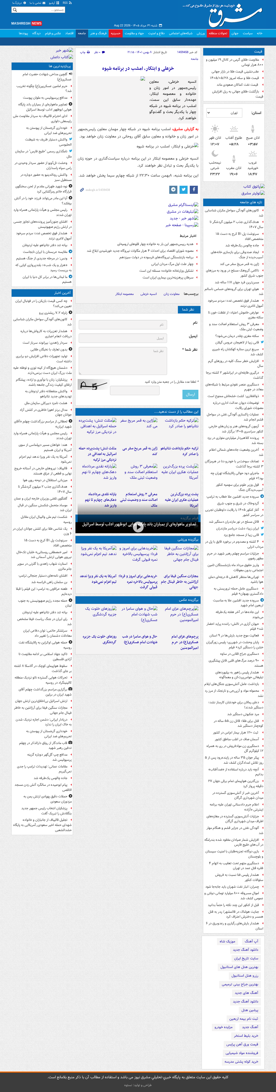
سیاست (248, 33)
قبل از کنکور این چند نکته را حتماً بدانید (233, 905)
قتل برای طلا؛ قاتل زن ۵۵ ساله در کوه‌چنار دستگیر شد (238, 723)
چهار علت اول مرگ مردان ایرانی (172, 264)
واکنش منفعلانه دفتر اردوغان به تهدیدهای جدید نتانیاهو (48, 394)
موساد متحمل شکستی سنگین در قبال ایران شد (45, 508)
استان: (256, 113)
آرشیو (52, 3)
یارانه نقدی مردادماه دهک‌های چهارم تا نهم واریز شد (100, 500)
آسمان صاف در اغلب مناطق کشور (237, 739)
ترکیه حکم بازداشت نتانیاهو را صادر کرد (179, 451)
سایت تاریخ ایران (246, 958)
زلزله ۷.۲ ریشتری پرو (53, 312)
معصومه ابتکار (124, 294)
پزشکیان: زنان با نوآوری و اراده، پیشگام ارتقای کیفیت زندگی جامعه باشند (44, 382)
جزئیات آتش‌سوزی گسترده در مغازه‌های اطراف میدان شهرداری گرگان (234, 819)
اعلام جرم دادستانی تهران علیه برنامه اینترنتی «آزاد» (236, 807)
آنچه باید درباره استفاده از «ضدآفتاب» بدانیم (235, 772)
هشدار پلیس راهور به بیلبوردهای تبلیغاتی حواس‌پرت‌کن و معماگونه (239, 675)
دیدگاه (36, 33)
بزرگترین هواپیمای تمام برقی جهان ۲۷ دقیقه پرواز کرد (235, 783)
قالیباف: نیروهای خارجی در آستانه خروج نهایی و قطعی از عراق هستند (43, 471)
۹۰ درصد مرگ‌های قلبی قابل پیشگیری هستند (236, 663)
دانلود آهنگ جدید (245, 950)
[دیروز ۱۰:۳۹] (179, 477)
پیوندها (23, 33)
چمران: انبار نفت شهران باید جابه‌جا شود (232, 886)
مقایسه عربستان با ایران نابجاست (45, 251)
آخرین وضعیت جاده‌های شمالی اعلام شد (236, 452)
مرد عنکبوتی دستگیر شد (243, 714)
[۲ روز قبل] (97, 477)
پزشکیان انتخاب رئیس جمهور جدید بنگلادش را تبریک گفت (46, 811)
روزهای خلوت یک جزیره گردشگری (99, 639)
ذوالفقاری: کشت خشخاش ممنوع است (233, 396)
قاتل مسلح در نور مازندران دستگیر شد (234, 521)
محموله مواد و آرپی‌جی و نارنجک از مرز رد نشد (234, 693)
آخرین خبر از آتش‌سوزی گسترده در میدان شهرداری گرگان (237, 795)
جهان (235, 33)
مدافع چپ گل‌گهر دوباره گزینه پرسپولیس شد (49, 757)
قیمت (258, 51)
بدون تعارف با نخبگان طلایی (48, 349)
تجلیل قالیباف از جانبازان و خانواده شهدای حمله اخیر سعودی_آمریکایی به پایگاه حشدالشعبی (42, 825)
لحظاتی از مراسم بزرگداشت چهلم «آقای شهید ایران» (43, 424)
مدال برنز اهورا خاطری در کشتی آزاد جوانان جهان (46, 412)
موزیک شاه (227, 941)
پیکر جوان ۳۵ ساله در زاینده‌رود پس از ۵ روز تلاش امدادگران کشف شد (234, 760)
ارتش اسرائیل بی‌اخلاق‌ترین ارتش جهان (41, 701)
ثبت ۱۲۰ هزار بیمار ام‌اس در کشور (236, 732)
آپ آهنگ (251, 941)
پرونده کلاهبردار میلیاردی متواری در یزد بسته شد (235, 440)
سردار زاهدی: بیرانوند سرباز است (45, 342)
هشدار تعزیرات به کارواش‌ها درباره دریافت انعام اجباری (46, 334)
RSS (65, 3)
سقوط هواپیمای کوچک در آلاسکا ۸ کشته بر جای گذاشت (43, 668)
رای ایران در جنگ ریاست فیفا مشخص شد (44, 621)
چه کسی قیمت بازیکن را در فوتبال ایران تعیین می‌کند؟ (43, 303)
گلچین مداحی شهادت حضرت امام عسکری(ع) (47, 77)
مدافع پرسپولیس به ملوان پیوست (45, 97)
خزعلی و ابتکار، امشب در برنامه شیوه (138, 68)
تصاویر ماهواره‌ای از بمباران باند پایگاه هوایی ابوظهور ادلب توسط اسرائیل (45, 107)
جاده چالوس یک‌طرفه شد (242, 245)
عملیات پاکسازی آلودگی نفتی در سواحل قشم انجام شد (235, 417)
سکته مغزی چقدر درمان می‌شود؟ (237, 336)
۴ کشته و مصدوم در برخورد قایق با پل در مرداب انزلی (234, 544)
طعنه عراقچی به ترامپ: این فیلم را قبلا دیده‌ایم (44, 591)
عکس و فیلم (53, 33)
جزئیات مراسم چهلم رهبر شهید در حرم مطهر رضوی (235, 556)
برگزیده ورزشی (188, 539)
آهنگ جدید (250, 1027)
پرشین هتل (250, 1010)
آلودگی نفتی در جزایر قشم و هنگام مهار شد (234, 830)
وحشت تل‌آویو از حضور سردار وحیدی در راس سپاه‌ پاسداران (43, 165)
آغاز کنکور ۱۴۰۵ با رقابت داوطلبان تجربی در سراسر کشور (234, 512)
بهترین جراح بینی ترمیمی (240, 984)
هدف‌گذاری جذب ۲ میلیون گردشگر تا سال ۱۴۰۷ (236, 224)
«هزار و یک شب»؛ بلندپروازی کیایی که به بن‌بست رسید (43, 268)
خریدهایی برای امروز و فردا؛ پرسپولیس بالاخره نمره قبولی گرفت (138, 582)
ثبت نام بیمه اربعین (243, 1019)
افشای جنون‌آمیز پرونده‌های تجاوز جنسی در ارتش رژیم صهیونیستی (42, 224)
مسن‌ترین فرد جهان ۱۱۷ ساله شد (237, 282)
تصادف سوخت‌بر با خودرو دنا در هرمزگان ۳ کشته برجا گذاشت (234, 464)
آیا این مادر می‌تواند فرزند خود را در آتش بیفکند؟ (43, 201)
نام (195, 323)
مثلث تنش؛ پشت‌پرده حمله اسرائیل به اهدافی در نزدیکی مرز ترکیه (97, 454)
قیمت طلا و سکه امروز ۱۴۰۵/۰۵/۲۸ (234, 78)
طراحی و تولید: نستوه (138, 1085)
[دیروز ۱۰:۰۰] (138, 527)
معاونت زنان (172, 294)
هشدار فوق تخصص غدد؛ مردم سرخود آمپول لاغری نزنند (235, 303)
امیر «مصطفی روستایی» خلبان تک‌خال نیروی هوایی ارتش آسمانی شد (44, 555)
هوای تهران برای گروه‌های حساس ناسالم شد (234, 292)
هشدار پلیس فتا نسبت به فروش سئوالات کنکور (239, 877)
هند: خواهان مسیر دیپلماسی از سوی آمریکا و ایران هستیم (45, 447)
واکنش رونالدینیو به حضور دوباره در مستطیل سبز (46, 177)
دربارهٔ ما (17, 3)
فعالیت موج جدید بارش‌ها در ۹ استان (234, 635)
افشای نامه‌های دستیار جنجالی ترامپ (43, 575)
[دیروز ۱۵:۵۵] (138, 431)
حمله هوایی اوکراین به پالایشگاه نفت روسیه (45, 645)
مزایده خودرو (224, 1027)
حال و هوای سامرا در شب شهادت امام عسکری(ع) (139, 639)
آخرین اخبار (62, 293)
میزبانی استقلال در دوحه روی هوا (45, 480)
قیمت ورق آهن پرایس (242, 1044)
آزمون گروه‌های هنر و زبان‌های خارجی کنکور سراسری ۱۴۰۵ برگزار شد (236, 429)
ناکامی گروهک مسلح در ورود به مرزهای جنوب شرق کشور (234, 273)
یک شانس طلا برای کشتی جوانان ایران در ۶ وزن (42, 531)
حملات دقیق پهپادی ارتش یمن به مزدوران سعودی (47, 799)
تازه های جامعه (251, 202)
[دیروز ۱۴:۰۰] (179, 619)
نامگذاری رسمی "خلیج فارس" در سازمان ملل (43, 154)
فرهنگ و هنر (98, 33)
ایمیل (193, 336)
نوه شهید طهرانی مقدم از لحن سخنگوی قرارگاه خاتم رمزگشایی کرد (43, 189)
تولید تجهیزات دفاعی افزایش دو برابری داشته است (44, 359)
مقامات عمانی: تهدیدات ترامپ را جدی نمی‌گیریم (44, 769)
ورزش (201, 33)
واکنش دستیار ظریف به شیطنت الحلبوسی (48, 142)
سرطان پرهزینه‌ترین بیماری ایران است (168, 277)
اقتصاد (69, 33)
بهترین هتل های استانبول (239, 967)
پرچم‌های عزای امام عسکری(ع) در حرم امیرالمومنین (184, 642)
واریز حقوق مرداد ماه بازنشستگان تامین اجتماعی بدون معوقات (235, 568)
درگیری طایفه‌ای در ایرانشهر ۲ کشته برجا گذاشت (234, 375)
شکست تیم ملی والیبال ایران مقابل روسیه (46, 519)
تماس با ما (36, 3)
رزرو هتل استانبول (245, 976)
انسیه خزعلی (148, 294)
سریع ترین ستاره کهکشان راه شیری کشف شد (237, 352)
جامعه (82, 33)
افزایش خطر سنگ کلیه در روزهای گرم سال (235, 364)
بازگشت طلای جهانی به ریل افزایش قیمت (237, 94)
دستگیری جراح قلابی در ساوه (239, 653)
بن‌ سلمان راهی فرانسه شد (49, 582)
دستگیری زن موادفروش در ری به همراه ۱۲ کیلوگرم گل (234, 748)
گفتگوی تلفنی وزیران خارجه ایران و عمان (40, 498)
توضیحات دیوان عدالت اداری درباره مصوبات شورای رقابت (238, 405)
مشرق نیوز (224, 13)
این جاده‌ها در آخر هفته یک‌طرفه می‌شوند (239, 614)
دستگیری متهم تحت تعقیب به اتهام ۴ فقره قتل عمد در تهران (236, 866)
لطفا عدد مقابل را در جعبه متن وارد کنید (171, 382)
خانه (260, 33)
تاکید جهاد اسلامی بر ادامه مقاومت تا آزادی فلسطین (45, 657)
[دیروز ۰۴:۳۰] (138, 477)
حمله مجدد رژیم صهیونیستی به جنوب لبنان (45, 603)
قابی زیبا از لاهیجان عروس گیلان (237, 342)
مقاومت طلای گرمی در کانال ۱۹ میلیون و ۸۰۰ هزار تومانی (234, 62)
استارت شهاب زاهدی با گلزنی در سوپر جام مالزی (44, 566)
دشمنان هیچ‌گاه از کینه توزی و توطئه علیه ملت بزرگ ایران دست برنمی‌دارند (42, 370)
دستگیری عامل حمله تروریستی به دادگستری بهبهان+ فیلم (238, 591)
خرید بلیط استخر (246, 1036)
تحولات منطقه (218, 33)
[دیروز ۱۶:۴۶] (179, 431)
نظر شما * (189, 350)
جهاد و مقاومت (134, 33)
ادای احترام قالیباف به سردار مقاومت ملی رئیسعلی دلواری (42, 118)
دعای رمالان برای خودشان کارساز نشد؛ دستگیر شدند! (235, 705)
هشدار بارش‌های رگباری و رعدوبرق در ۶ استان (234, 926)
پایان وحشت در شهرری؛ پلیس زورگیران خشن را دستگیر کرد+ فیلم (234, 645)
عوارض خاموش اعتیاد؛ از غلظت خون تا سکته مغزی (235, 315)
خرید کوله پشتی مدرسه (241, 1062)
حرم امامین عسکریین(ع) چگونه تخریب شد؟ (44, 89)
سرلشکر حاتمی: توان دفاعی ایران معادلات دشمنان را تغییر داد (47, 633)
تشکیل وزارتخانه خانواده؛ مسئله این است (166, 270)
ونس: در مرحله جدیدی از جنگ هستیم (41, 258)
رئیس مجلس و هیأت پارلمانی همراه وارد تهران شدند (42, 212)
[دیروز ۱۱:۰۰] (138, 619)
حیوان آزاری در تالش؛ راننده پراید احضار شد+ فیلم (234, 626)
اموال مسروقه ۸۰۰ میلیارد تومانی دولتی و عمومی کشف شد (233, 896)
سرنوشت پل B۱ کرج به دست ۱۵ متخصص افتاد (239, 236)
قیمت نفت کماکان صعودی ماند (238, 84)
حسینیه (115, 33)
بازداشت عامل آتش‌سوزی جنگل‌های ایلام (231, 684)
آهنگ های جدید (246, 993)
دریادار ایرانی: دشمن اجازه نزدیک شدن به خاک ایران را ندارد (44, 722)
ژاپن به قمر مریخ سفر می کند (239, 264)
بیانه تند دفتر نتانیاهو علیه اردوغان (44, 245)
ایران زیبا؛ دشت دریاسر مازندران (237, 528)
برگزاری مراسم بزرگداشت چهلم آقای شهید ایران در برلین (45, 692)
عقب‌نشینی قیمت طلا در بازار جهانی (235, 71)
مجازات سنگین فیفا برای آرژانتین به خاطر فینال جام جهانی (179, 582)
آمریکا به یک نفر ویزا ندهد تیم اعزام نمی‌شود (98, 579)
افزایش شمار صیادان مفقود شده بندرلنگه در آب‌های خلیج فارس (233, 842)
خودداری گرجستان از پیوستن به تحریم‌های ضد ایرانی (49, 130)
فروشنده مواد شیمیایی (242, 1053)
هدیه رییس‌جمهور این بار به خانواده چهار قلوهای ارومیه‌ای (155, 244)
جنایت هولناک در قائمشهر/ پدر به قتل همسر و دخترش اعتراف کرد (235, 914)
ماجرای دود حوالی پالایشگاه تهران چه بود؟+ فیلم (237, 476)
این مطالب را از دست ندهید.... (176, 412)
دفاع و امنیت (156, 33)
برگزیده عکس (188, 600)
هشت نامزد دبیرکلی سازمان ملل (46, 403)
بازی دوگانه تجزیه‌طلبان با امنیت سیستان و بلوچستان (234, 854)
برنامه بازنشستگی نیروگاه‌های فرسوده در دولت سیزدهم (156, 257)
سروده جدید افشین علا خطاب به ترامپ (232, 496)
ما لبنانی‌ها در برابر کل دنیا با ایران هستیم (47, 279)
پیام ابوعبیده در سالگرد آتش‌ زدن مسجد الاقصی (43, 787)
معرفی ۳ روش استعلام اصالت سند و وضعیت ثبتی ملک (236, 327)
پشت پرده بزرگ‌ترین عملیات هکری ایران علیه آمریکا (181, 500)
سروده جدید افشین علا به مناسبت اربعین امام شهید (238, 603)
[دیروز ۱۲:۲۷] (97, 431)
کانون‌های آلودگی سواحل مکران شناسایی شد (234, 213)
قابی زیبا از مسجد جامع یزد (241, 535)
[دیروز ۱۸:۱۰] (179, 558)
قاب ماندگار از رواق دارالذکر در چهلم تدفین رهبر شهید (45, 745)
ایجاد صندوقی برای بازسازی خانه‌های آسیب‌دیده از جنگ (237, 255)
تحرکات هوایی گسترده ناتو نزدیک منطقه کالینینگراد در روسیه (43, 680)
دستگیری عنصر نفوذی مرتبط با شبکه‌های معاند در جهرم (234, 387)
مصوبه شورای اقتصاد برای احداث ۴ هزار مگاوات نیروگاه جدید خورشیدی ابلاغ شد (140, 250)
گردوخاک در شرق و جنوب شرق (238, 503)
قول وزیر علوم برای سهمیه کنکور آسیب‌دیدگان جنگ (239, 487)
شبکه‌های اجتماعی (180, 33)
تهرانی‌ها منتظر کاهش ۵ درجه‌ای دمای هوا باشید (235, 579)
